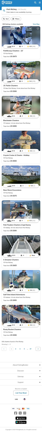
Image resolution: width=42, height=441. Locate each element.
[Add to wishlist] (38, 28)
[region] (21, 46)
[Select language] (24, 399)
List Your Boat (21, 393)
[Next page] (38, 349)
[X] (20, 413)
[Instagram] (24, 413)
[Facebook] (15, 413)
